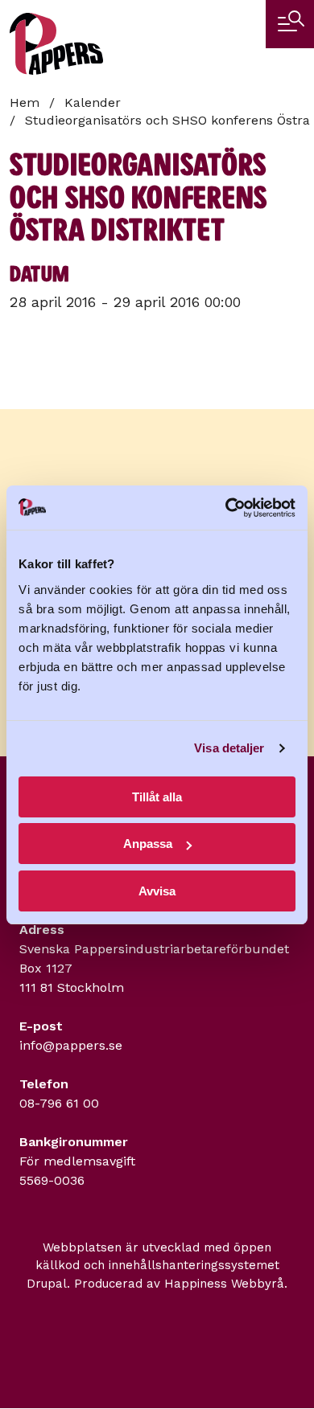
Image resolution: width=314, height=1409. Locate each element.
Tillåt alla (157, 797)
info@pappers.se (70, 1045)
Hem (24, 102)
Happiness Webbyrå (224, 1283)
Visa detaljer (229, 748)
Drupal (47, 1283)
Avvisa (157, 891)
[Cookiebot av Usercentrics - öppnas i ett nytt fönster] (225, 508)
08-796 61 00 (59, 1103)
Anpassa (147, 843)
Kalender (92, 102)
